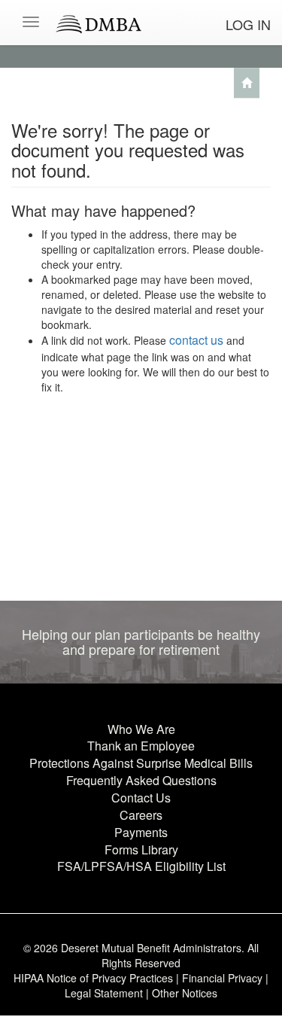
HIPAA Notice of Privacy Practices (93, 977)
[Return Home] (141, 6)
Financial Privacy (222, 977)
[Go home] (246, 83)
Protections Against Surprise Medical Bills (141, 763)
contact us (196, 340)
